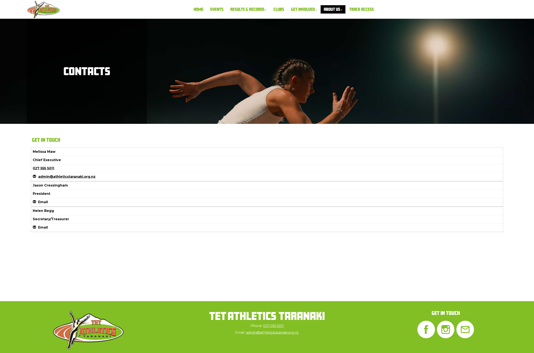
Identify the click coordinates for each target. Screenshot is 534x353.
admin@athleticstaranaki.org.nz (67, 177)
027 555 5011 (43, 168)
